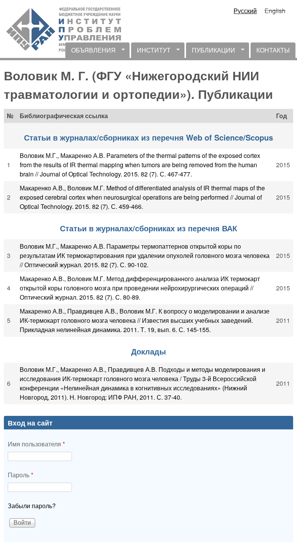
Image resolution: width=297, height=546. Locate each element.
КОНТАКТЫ (273, 50)
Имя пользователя (36, 443)
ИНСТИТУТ (151, 52)
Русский (245, 10)
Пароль (20, 474)
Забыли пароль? (32, 505)
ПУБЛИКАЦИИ (210, 52)
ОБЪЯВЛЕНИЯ (90, 52)
